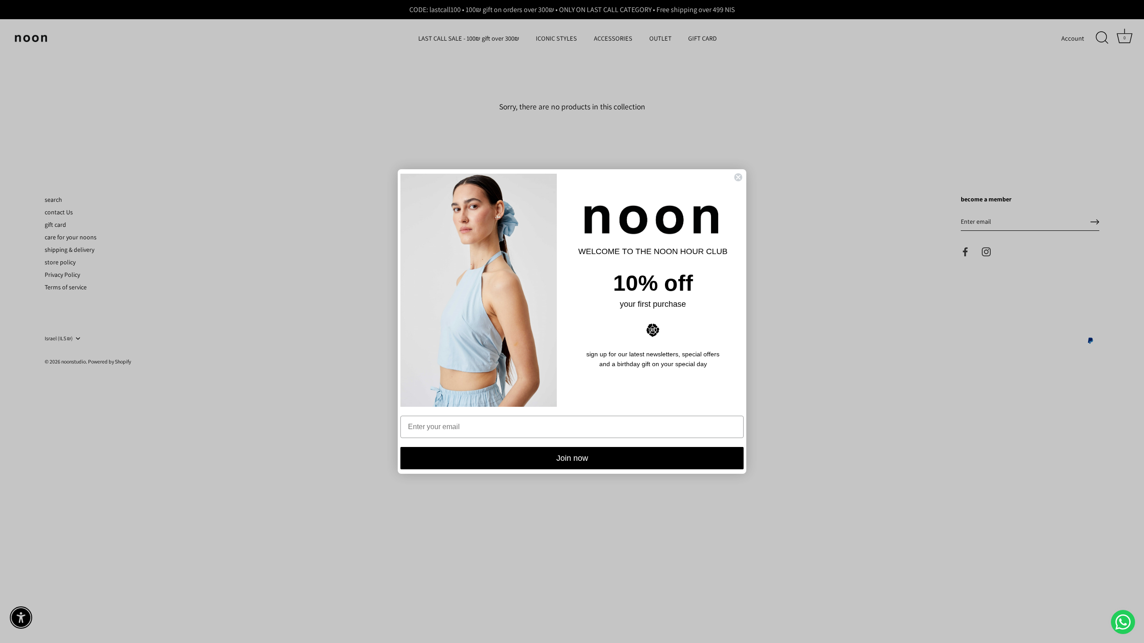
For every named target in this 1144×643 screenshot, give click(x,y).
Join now (572, 458)
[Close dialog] (738, 177)
